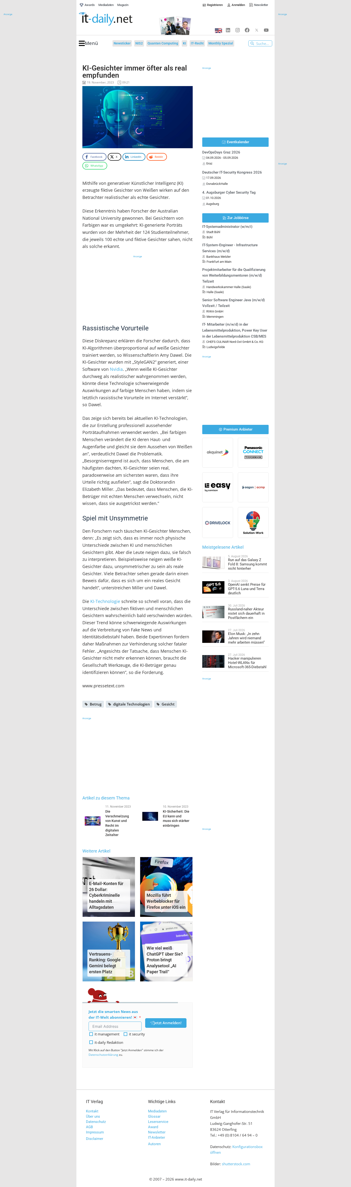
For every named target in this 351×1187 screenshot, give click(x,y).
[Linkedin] (228, 30)
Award (153, 1127)
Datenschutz (96, 1122)
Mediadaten (157, 1111)
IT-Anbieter (156, 1137)
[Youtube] (266, 30)
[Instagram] (237, 30)
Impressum (95, 1132)
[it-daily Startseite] (114, 19)
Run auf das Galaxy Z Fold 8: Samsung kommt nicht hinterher (247, 564)
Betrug (95, 704)
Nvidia (116, 369)
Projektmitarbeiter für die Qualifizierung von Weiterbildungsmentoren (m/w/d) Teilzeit (234, 276)
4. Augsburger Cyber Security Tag (229, 192)
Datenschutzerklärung (103, 1055)
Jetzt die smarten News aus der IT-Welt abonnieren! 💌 (113, 1014)
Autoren (154, 1144)
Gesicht (168, 704)
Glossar (154, 1116)
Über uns (93, 1116)
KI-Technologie (105, 601)
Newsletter (156, 1132)
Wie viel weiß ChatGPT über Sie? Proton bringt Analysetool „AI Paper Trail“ (165, 960)
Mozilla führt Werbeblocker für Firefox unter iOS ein (166, 901)
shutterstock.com (236, 1163)
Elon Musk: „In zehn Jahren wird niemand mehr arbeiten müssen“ (246, 638)
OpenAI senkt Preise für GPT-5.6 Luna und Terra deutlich (247, 588)
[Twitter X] (256, 30)
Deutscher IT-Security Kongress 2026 (232, 172)
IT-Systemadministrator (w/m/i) (227, 226)
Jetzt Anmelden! (167, 1022)
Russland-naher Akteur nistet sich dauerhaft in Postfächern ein (246, 613)
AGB (89, 1127)
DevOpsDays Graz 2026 (221, 152)
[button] (88, 43)
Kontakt (92, 1111)
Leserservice (158, 1122)
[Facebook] (247, 30)
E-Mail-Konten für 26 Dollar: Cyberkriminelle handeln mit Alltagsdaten (106, 895)
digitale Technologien (131, 704)
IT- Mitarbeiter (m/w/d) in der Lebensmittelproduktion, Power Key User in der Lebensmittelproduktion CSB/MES (234, 330)
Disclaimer (94, 1139)
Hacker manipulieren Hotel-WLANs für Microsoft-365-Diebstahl (247, 662)
